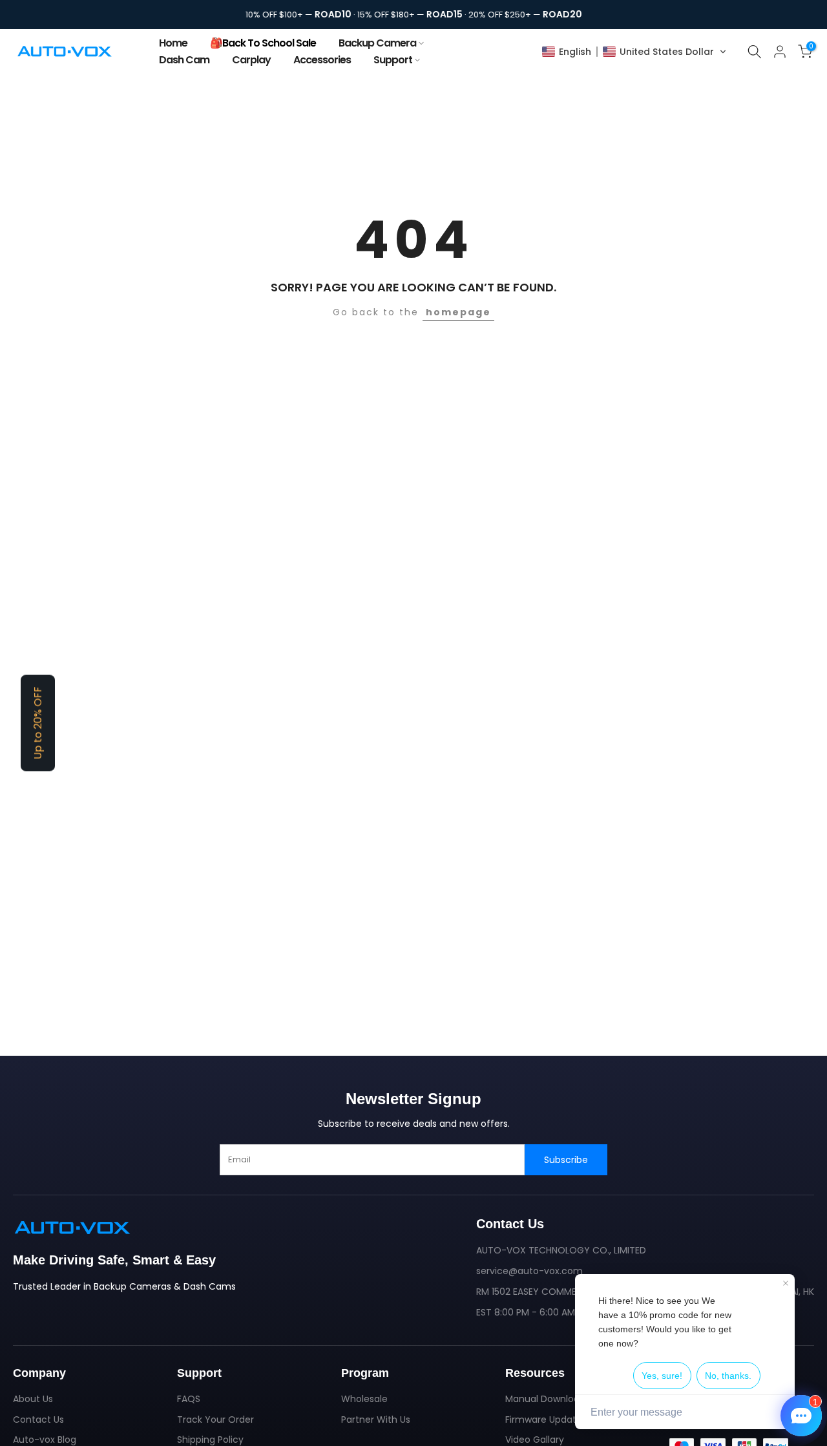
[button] (634, 51)
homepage (458, 312)
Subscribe (566, 1159)
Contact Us (38, 1419)
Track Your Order (215, 1419)
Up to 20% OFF (37, 723)
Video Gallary (534, 1439)
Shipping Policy (210, 1439)
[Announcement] (413, 15)
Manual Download (545, 1398)
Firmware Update (543, 1419)
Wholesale (364, 1398)
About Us (33, 1398)
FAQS (188, 1398)
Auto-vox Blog (44, 1439)
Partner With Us (375, 1419)
